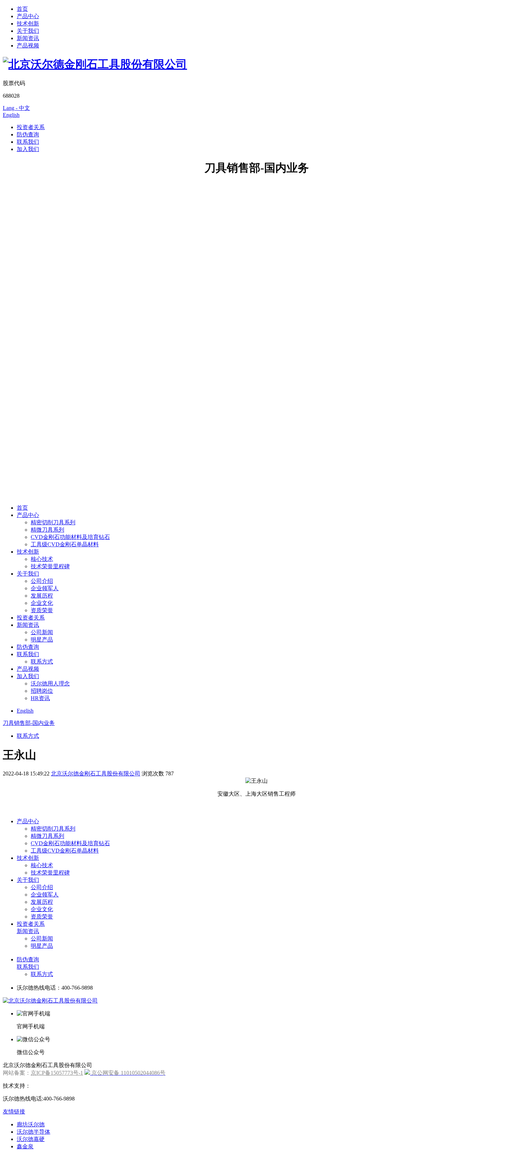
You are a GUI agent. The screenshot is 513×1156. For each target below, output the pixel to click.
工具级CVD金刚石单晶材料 (65, 544)
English (11, 115)
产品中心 (28, 16)
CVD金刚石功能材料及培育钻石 (70, 537)
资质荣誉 (42, 610)
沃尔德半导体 (33, 1132)
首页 (22, 9)
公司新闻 (42, 632)
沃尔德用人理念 (50, 683)
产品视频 (28, 45)
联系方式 (42, 662)
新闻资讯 (28, 38)
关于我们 (28, 31)
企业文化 (42, 603)
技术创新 (28, 24)
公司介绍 (42, 581)
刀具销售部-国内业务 (29, 723)
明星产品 (42, 640)
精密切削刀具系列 (53, 522)
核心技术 (42, 559)
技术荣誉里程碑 (50, 566)
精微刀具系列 (47, 530)
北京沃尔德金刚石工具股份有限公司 (95, 773)
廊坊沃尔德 (31, 1124)
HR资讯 (40, 698)
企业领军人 (45, 588)
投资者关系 (31, 127)
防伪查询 (28, 134)
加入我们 (28, 149)
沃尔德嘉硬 (31, 1139)
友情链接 (14, 1111)
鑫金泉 (25, 1146)
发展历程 (42, 596)
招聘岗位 (42, 691)
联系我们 (28, 142)
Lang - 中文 (16, 108)
